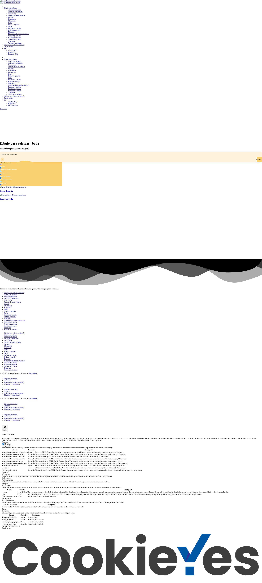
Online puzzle (8, 47)
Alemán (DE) (12, 50)
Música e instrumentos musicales (18, 34)
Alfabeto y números (14, 10)
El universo (12, 21)
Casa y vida (12, 13)
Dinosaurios (12, 19)
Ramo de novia (6, 191)
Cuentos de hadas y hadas (16, 15)
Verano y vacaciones (14, 43)
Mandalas (11, 32)
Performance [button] (6, 478)
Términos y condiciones (12, 384)
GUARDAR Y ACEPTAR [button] (11, 526)
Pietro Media (33, 373)
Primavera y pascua (14, 37)
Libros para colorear (10, 8)
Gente (10, 26)
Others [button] (4, 509)
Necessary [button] (5, 442)
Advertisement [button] (6, 498)
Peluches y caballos (14, 36)
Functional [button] (5, 472)
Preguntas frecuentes (10, 379)
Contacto (7, 380)
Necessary (8, 444)
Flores (10, 23)
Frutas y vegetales (14, 24)
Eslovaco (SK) (13, 54)
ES (5, 48)
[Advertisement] (131, 125)
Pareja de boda (6, 199)
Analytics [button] (5, 484)
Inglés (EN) (12, 52)
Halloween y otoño (14, 28)
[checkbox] (10, 165)
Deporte (10, 17)
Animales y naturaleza (15, 12)
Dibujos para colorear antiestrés (14, 45)
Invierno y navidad (14, 30)
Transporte (11, 41)
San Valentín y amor (14, 39)
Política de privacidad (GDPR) (14, 382)
